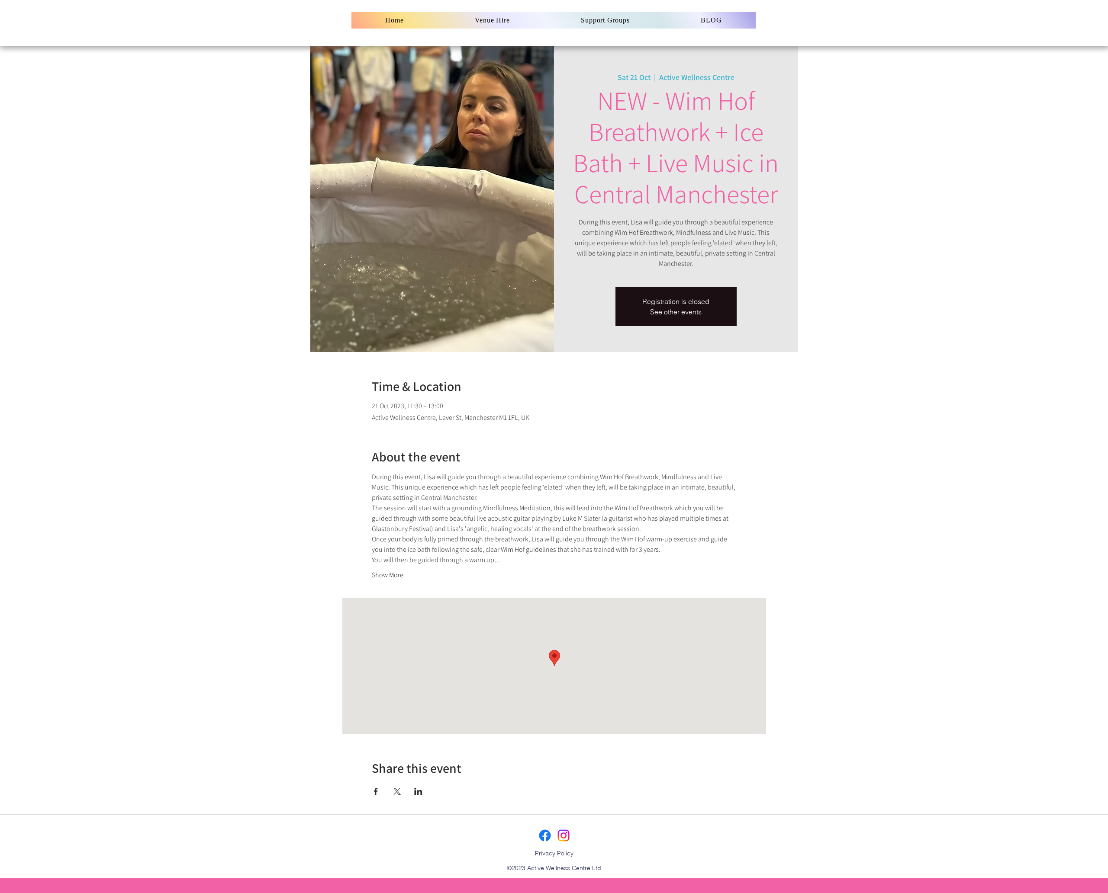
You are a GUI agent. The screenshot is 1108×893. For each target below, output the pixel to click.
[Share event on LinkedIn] (418, 791)
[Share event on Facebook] (376, 791)
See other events (676, 311)
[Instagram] (563, 835)
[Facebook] (545, 835)
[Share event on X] (397, 791)
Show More (387, 574)
